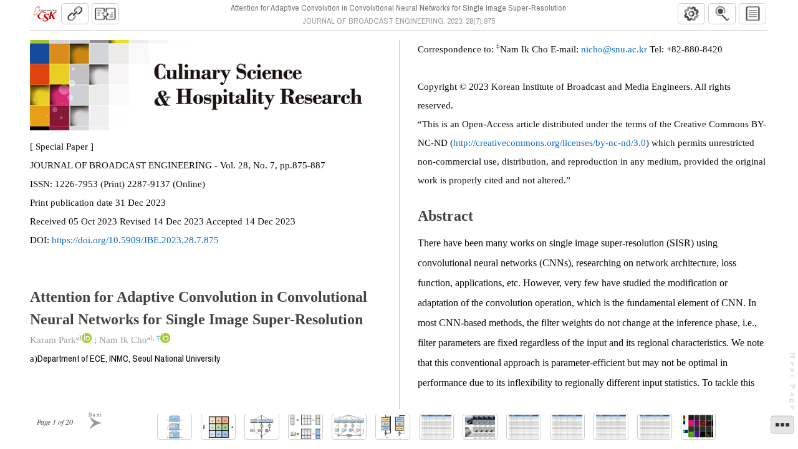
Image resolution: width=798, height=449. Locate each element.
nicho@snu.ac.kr (614, 49)
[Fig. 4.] (305, 426)
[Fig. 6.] (392, 426)
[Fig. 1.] (174, 426)
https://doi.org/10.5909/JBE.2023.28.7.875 (135, 240)
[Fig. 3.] (261, 426)
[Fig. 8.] (698, 426)
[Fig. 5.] (349, 426)
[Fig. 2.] (218, 426)
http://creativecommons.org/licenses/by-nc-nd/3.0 (549, 143)
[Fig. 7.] (480, 426)
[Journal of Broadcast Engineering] (45, 13)
